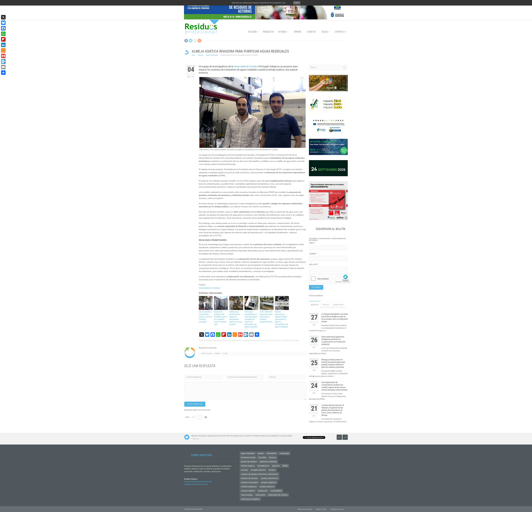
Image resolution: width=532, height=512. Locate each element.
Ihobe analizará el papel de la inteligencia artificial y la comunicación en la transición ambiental (333, 340)
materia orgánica (247, 466)
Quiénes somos (321, 509)
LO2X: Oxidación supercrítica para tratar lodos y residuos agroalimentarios (266, 317)
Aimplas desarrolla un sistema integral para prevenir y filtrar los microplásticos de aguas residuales (281, 319)
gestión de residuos (249, 462)
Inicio (193, 55)
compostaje (284, 453)
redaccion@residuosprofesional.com (198, 482)
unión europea (246, 495)
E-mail (225, 353)
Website (217, 353)
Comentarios (338, 305)
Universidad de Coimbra (246, 66)
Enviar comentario (195, 404)
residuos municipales (249, 482)
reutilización (263, 491)
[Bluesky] (3, 22)
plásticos (276, 466)
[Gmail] (3, 56)
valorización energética (250, 499)
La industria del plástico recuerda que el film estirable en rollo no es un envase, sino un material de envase (334, 318)
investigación (268, 340)
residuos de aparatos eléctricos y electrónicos (259, 474)
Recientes (314, 305)
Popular (325, 305)
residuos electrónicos (269, 478)
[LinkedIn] (3, 45)
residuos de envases (249, 478)
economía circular (248, 457)
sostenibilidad (276, 491)
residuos (272, 470)
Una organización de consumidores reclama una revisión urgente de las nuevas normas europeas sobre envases (334, 386)
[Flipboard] (3, 39)
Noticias (200, 55)
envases (272, 457)
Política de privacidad (304, 509)
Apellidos (313, 264)
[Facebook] (3, 28)
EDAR (261, 340)
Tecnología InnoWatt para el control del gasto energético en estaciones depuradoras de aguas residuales (251, 319)
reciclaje (244, 470)
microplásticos (263, 466)
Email (312, 243)
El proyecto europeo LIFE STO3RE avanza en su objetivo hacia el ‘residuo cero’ (220, 318)
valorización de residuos (278, 495)
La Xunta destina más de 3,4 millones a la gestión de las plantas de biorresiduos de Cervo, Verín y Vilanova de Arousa (332, 410)
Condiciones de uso (337, 509)
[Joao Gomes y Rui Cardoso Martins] (252, 147)
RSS (199, 41)
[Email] (3, 67)
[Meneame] (3, 50)
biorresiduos (272, 453)
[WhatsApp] (3, 34)
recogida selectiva (258, 470)
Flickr (195, 41)
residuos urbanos (248, 491)
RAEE (285, 466)
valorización (260, 495)
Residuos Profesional (210, 340)
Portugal (277, 340)
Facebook (186, 41)
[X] (3, 17)
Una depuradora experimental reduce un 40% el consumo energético (205, 317)
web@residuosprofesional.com (196, 484)
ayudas (261, 453)
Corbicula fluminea (251, 340)
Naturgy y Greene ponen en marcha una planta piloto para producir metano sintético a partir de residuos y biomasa (333, 363)
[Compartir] (3, 72)
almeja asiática (237, 340)
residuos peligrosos (249, 487)
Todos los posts (206, 353)
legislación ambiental (268, 462)
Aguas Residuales (212, 55)
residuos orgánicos (268, 482)
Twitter (190, 41)
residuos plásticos (267, 487)
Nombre (313, 254)
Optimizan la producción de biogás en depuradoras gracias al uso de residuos (235, 318)
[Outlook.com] (3, 61)
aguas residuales (224, 340)
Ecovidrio (262, 457)
